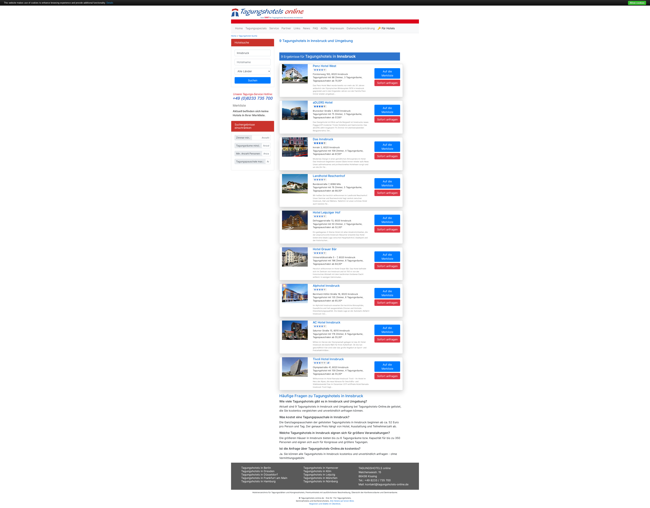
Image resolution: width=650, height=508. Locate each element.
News (306, 28)
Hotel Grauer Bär (325, 249)
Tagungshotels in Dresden (257, 471)
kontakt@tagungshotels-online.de (386, 484)
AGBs (324, 28)
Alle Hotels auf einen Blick (342, 501)
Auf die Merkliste (387, 73)
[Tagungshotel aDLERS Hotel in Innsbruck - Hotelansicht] (295, 110)
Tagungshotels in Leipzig (319, 474)
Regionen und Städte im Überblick (324, 504)
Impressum (337, 28)
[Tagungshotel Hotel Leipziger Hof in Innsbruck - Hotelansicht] (295, 220)
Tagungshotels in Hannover (320, 467)
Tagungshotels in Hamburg (258, 481)
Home (239, 28)
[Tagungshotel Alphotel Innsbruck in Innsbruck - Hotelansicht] (295, 293)
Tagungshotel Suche (248, 36)
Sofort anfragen (387, 83)
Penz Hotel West (324, 66)
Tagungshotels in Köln (317, 471)
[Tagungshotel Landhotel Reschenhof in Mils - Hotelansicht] (295, 183)
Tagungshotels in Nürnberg (320, 481)
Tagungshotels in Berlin (256, 467)
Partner (286, 28)
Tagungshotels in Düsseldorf (259, 474)
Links (297, 28)
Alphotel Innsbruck (326, 285)
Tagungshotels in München (320, 478)
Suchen (252, 80)
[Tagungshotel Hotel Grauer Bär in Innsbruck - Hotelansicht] (295, 256)
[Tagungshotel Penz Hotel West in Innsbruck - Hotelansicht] (295, 73)
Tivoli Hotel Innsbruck (328, 359)
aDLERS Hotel (322, 102)
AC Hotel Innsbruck (326, 322)
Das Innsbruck (323, 139)
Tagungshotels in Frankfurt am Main (264, 478)
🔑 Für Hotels (386, 28)
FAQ (315, 28)
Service (274, 28)
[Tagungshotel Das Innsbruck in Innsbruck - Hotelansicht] (295, 146)
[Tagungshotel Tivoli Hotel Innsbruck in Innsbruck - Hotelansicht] (295, 366)
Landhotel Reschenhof (329, 176)
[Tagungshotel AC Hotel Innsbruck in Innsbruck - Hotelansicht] (295, 330)
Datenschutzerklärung (361, 28)
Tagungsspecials (256, 28)
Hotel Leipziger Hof (326, 212)
